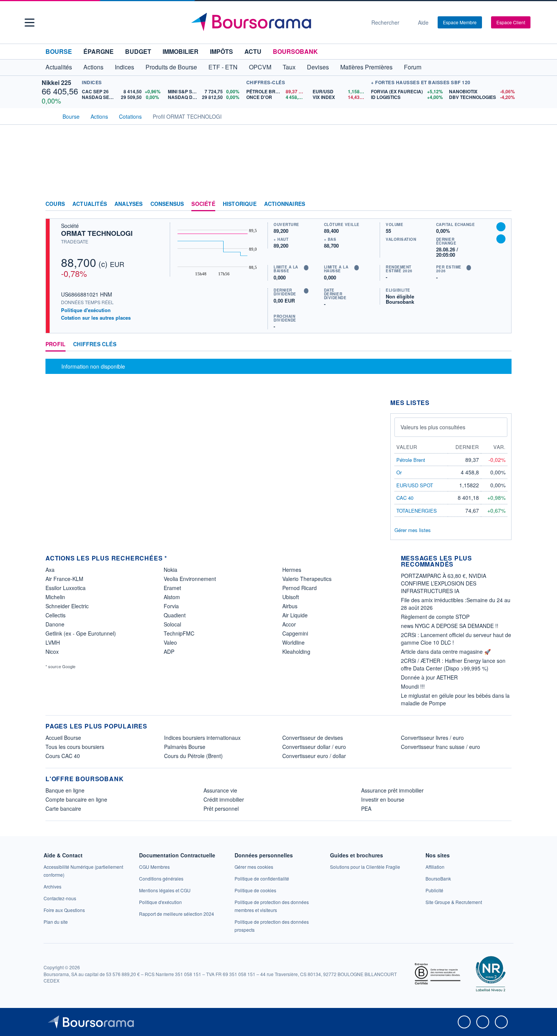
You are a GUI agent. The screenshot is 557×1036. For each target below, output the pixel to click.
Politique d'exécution (86, 310)
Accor (289, 624)
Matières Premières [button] (366, 67)
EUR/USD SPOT (414, 485)
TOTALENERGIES (416, 510)
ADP (169, 651)
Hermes (291, 569)
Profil (55, 344)
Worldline (293, 642)
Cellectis (55, 615)
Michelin (55, 597)
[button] (29, 22)
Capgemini (295, 633)
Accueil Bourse (63, 737)
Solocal (172, 624)
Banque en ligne (64, 790)
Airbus (289, 606)
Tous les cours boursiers (74, 746)
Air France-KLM (64, 578)
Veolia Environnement (190, 578)
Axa (50, 569)
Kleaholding (296, 651)
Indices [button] (124, 67)
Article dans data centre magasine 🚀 (446, 651)
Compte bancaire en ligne (76, 799)
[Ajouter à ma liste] (501, 239)
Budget (138, 51)
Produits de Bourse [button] (171, 67)
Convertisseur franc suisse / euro (440, 746)
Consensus (167, 204)
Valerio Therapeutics (307, 578)
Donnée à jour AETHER (429, 677)
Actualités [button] (58, 67)
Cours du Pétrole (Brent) (193, 756)
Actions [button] (93, 67)
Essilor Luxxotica (65, 588)
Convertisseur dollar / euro (314, 746)
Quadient (175, 615)
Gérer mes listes (412, 530)
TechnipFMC (179, 633)
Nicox (52, 651)
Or (399, 472)
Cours (55, 204)
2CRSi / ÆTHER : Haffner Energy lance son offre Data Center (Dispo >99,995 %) (453, 664)
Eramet (172, 588)
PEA (366, 808)
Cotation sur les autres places (96, 318)
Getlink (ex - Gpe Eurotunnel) (80, 633)
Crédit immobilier (223, 799)
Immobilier (181, 51)
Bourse (58, 51)
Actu (252, 51)
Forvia (171, 606)
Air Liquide (295, 615)
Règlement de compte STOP (435, 616)
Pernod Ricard (299, 588)
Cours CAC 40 (62, 756)
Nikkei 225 (56, 82)
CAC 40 (404, 497)
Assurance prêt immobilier (392, 790)
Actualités (89, 204)
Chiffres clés (94, 344)
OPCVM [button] (260, 67)
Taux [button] (289, 67)
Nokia (170, 569)
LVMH (52, 642)
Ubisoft (290, 597)
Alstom (172, 597)
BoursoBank (295, 51)
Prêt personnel (221, 808)
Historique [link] (240, 204)
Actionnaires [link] (284, 204)
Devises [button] (318, 67)
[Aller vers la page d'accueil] (275, 22)
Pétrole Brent (410, 459)
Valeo (170, 642)
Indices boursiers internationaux (202, 737)
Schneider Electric (67, 606)
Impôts (221, 51)
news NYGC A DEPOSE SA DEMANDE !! (449, 625)
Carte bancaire (63, 808)
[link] (52, 886)
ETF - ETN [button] (223, 67)
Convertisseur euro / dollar (314, 756)
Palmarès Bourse (184, 746)
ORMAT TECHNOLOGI (97, 233)
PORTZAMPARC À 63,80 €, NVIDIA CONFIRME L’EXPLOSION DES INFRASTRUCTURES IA (443, 583)
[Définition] (306, 267)
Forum (412, 67)
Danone (54, 624)
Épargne (98, 51)
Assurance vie (220, 790)
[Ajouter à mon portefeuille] (501, 227)
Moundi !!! (413, 686)
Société (203, 204)
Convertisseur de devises (312, 737)
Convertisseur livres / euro (432, 737)
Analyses (128, 204)
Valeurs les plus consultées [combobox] (433, 427)
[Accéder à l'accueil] (48, 115)
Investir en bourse (382, 799)
